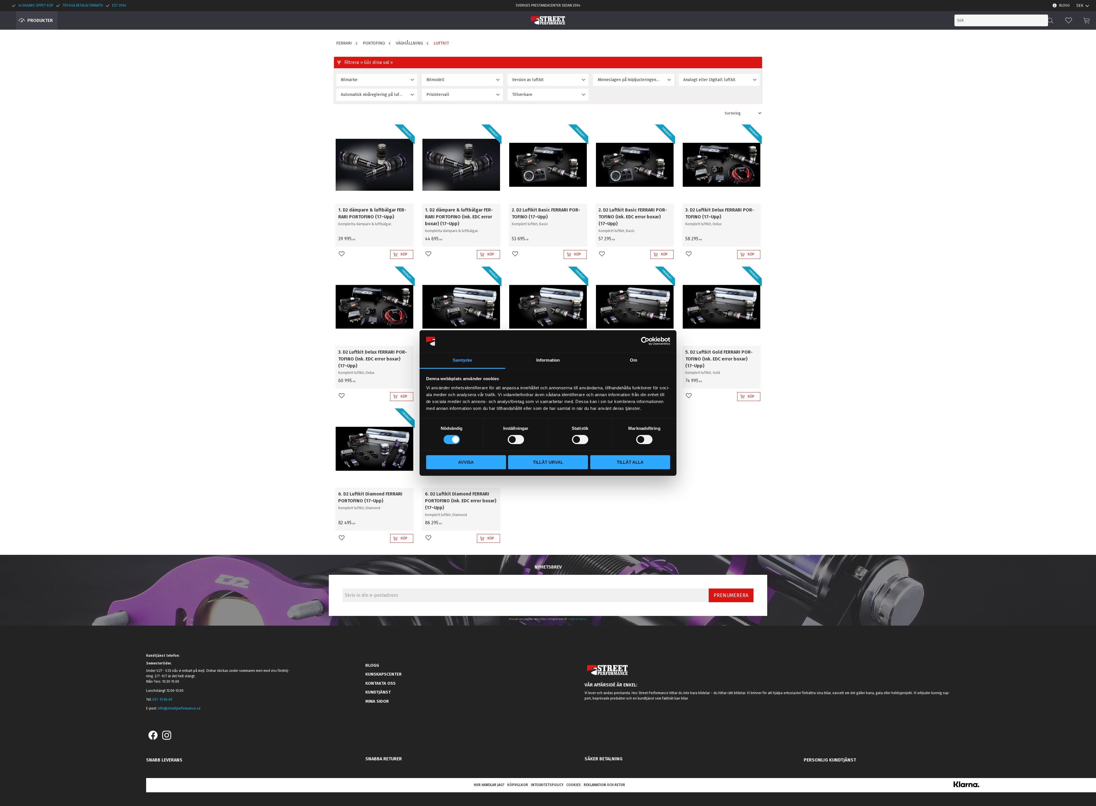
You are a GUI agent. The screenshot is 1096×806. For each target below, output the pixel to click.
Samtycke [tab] (462, 360)
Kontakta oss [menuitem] (380, 683)
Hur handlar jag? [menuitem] (489, 785)
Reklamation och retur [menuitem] (604, 785)
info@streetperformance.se (179, 708)
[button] (1068, 20)
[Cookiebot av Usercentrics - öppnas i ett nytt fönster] (645, 341)
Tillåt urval (548, 462)
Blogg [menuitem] (1064, 5)
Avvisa (466, 462)
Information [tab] (548, 360)
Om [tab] (633, 360)
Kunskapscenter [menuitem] (383, 674)
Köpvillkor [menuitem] (517, 785)
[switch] (516, 439)
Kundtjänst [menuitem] (378, 692)
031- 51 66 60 (162, 700)
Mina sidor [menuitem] (377, 701)
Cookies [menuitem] (573, 785)
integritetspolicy (577, 619)
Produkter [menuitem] (40, 20)
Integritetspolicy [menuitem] (547, 785)
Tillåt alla (630, 462)
